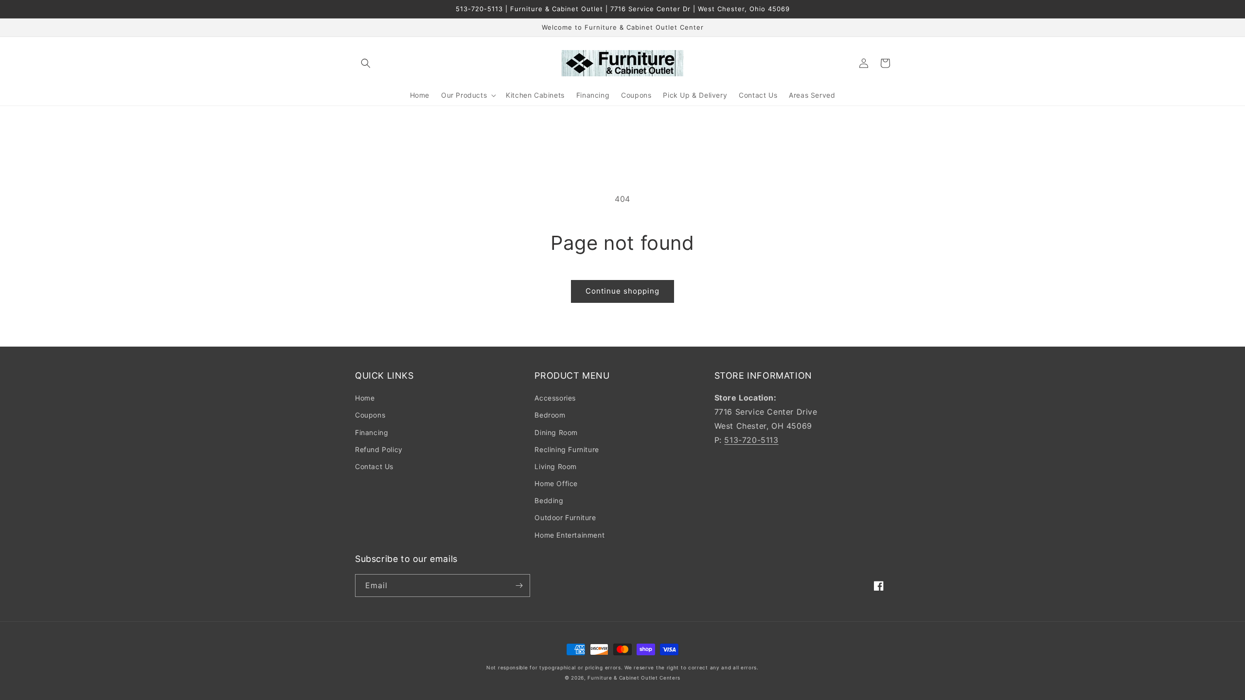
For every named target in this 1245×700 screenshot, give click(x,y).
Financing (371, 432)
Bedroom (549, 415)
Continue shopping (622, 291)
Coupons (370, 415)
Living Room (555, 466)
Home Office (556, 483)
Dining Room (556, 432)
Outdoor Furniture (565, 517)
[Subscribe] (519, 585)
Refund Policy (379, 449)
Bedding (548, 500)
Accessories (555, 398)
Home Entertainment (569, 535)
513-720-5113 (751, 440)
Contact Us (374, 466)
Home (364, 398)
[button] (365, 63)
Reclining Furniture (566, 449)
